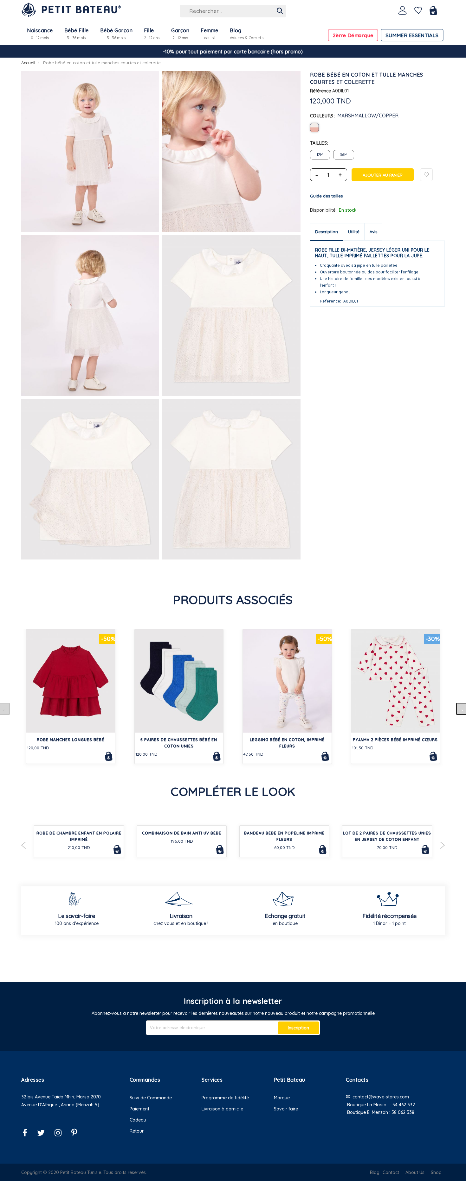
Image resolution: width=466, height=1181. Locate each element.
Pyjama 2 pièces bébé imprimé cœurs (395, 739)
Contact (391, 1172)
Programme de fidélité (225, 1098)
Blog (374, 1172)
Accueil (28, 62)
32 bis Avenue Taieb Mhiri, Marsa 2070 (61, 1097)
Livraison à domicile (222, 1109)
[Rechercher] (280, 11)
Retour (137, 1131)
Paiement (139, 1109)
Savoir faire (286, 1109)
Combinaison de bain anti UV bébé (181, 833)
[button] (70, 1112)
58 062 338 (403, 1112)
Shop (436, 1172)
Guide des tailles (326, 195)
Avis (373, 231)
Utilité (353, 231)
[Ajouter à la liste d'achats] (426, 174)
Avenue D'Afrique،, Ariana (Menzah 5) (60, 1105)
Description (326, 231)
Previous (23, 845)
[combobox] (233, 11)
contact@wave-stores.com (381, 1097)
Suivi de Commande (151, 1098)
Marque (282, 1098)
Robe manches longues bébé (70, 739)
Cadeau (138, 1120)
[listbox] (377, 127)
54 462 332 (403, 1105)
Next (442, 845)
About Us (414, 1172)
